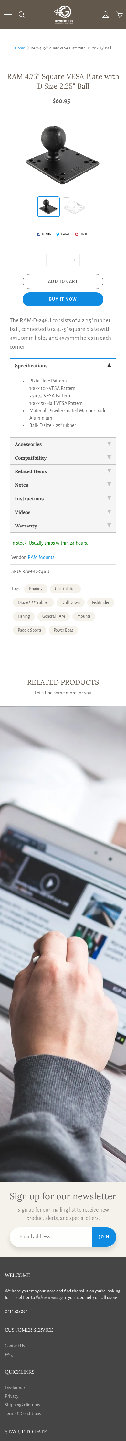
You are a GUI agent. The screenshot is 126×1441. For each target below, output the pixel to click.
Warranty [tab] (26, 526)
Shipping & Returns (22, 1404)
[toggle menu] (7, 14)
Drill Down (70, 602)
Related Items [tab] (31, 471)
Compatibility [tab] (31, 458)
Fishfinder (101, 602)
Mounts (83, 616)
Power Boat (63, 630)
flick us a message (50, 1297)
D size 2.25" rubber (33, 602)
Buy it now (63, 299)
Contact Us (15, 1345)
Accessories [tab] (28, 444)
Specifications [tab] (31, 365)
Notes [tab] (21, 485)
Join (104, 1237)
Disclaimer (15, 1387)
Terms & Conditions (23, 1413)
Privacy (11, 1396)
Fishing (24, 616)
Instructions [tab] (29, 498)
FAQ (8, 1354)
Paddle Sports (29, 630)
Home (20, 48)
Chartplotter (65, 589)
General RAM (53, 616)
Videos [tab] (22, 512)
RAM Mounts (41, 557)
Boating (36, 589)
